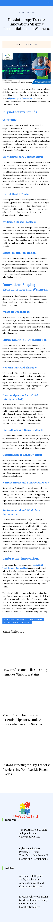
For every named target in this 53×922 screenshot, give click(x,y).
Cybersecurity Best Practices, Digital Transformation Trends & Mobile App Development (33, 853)
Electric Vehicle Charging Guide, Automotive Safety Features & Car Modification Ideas (33, 902)
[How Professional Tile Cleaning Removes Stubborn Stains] (26, 650)
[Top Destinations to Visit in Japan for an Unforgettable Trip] (10, 833)
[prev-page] (5, 780)
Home (21, 12)
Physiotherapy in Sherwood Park (17, 622)
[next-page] (12, 780)
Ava (20, 44)
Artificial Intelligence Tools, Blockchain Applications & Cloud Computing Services (31, 881)
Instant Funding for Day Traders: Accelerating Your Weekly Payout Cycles (26, 769)
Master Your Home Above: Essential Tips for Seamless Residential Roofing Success (22, 719)
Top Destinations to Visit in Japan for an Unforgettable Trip (33, 833)
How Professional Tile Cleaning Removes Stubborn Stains (24, 671)
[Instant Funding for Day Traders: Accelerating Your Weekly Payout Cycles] (26, 745)
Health (31, 12)
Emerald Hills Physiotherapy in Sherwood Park (23, 619)
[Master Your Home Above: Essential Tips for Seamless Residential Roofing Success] (26, 695)
